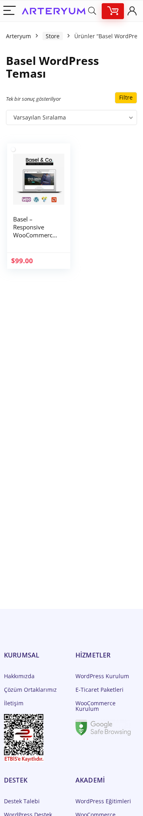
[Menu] (9, 11)
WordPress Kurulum (102, 676)
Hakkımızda (19, 676)
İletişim (13, 703)
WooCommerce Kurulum (95, 705)
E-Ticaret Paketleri (99, 689)
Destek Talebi (22, 801)
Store (53, 36)
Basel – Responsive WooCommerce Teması (34, 231)
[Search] (92, 11)
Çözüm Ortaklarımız (30, 689)
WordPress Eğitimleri (103, 801)
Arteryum (18, 36)
